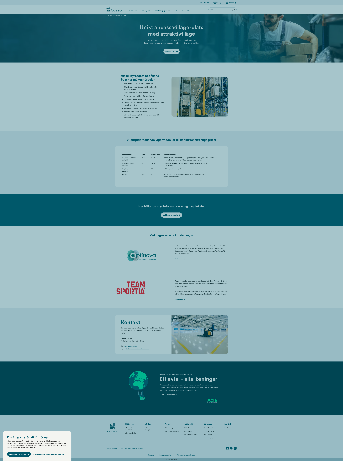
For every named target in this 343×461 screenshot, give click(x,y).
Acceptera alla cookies (18, 454)
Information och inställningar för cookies (48, 454)
